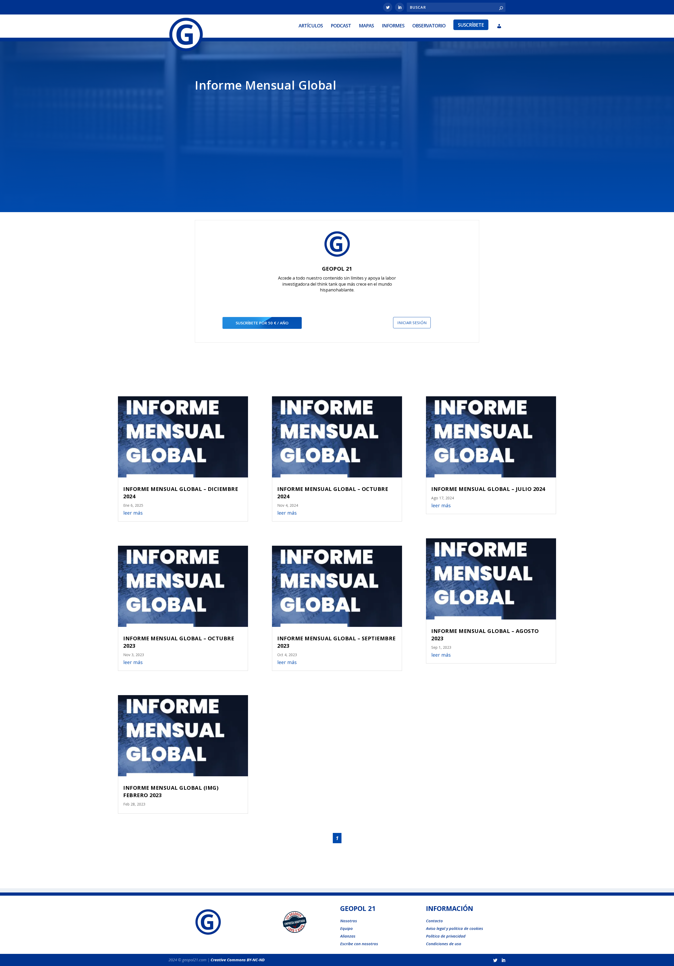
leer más (133, 513)
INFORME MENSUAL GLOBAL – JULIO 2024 (488, 488)
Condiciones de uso (443, 943)
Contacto (434, 920)
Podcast (341, 25)
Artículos (311, 25)
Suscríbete (471, 25)
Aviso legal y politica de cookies (454, 928)
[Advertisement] (337, 146)
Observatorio (428, 25)
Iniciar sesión (412, 322)
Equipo (346, 928)
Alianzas (347, 936)
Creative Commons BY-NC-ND (238, 959)
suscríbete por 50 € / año (262, 322)
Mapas (366, 25)
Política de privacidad (445, 936)
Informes (393, 25)
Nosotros (348, 920)
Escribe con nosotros (359, 943)
